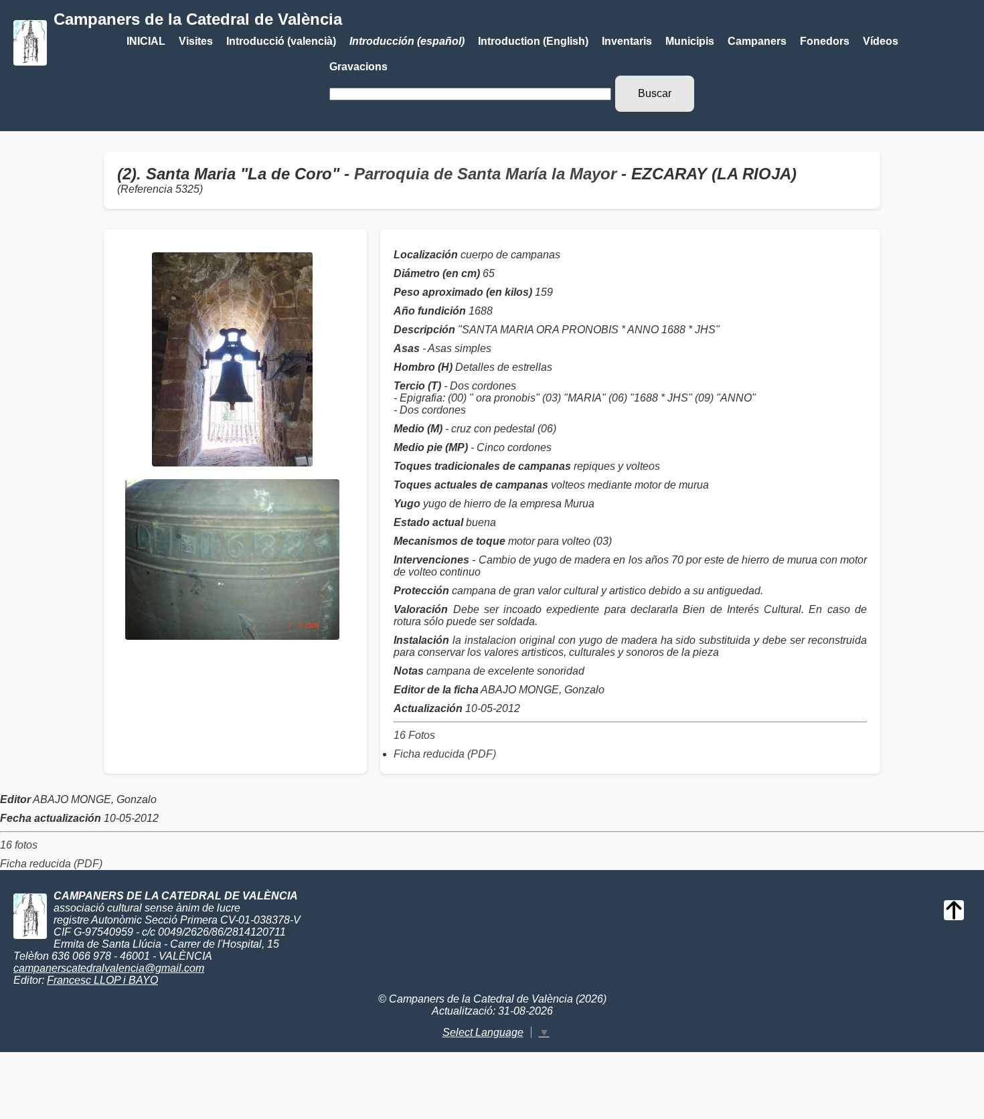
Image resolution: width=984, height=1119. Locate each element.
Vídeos (880, 41)
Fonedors (824, 41)
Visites (196, 41)
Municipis (689, 41)
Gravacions (358, 66)
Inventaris (627, 41)
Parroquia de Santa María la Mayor (485, 174)
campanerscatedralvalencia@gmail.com (108, 968)
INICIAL (146, 41)
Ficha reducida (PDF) (445, 754)
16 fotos (18, 845)
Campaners (757, 41)
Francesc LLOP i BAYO (102, 980)
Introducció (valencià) (281, 41)
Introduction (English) (533, 41)
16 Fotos (414, 735)
